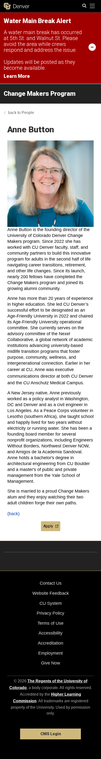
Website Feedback (50, 593)
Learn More (17, 76)
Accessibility (50, 633)
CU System (50, 603)
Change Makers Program (40, 93)
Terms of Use (50, 623)
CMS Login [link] (50, 733)
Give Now (50, 663)
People (28, 112)
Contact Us (51, 583)
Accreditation (50, 643)
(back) (13, 513)
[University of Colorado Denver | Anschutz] (16, 6)
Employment (50, 653)
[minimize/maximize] (92, 47)
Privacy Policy (50, 613)
